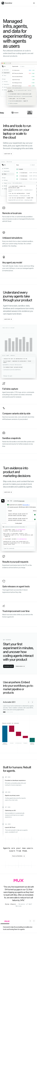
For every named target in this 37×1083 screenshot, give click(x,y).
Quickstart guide (8, 666)
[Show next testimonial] (33, 920)
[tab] (7, 921)
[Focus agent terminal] (21, 88)
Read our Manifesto (17, 856)
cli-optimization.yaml (23, 90)
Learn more (7, 153)
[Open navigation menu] (33, 3)
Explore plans (19, 666)
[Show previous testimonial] (30, 920)
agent (11, 90)
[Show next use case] (32, 702)
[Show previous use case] (28, 702)
